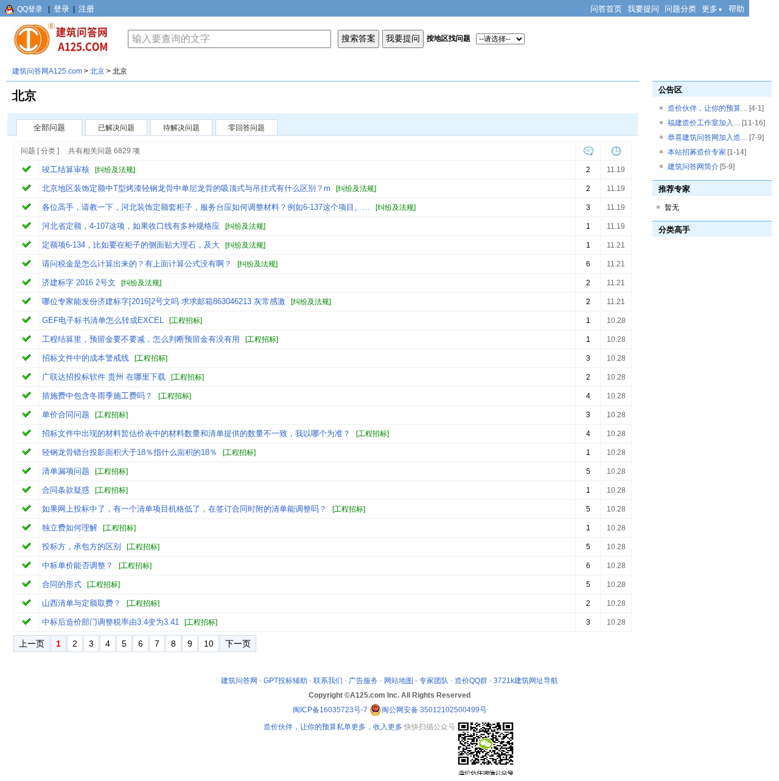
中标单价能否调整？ (77, 565)
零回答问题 (246, 127)
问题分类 (680, 8)
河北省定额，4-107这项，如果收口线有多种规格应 (131, 226)
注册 (86, 8)
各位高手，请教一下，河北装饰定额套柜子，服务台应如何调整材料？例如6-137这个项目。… (206, 207)
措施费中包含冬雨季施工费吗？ (97, 395)
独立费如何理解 (69, 527)
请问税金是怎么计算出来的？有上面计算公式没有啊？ (137, 263)
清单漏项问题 (65, 471)
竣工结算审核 (65, 169)
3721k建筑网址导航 (526, 680)
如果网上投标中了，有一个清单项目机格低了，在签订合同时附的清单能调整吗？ (184, 508)
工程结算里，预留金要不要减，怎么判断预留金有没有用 (141, 339)
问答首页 (606, 8)
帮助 (736, 8)
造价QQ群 (471, 680)
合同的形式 (62, 584)
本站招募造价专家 (697, 152)
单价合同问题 (65, 414)
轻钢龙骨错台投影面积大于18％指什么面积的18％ (129, 452)
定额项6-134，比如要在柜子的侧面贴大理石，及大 (131, 244)
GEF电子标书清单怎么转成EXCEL (103, 320)
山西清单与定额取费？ (81, 603)
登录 (61, 8)
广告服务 (363, 680)
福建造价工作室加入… (704, 123)
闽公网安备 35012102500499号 (434, 710)
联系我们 (328, 680)
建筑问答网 (239, 680)
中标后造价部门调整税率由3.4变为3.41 (110, 622)
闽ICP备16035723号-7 (330, 710)
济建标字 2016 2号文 (79, 282)
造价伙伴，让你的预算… (708, 108)
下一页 (238, 643)
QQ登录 (30, 9)
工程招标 (185, 320)
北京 (97, 71)
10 (209, 643)
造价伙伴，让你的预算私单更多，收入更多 (333, 727)
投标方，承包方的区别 (81, 546)
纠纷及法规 (115, 169)
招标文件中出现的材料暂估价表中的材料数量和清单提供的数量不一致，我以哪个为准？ (196, 433)
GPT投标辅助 (285, 680)
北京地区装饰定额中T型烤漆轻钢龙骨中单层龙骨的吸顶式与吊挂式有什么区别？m (186, 188)
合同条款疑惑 (65, 490)
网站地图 (398, 680)
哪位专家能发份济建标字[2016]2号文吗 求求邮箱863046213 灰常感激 (163, 301)
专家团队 (434, 680)
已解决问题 (116, 127)
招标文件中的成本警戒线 (85, 358)
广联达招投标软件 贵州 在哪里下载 (104, 376)
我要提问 (643, 8)
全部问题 (49, 127)
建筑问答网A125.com (47, 71)
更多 (712, 8)
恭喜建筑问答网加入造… (708, 137)
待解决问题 (181, 127)
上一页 (31, 643)
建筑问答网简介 (693, 166)
